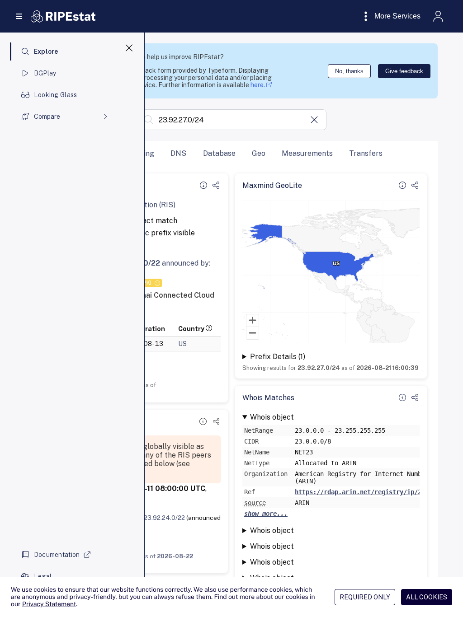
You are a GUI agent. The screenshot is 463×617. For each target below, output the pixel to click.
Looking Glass (55, 94)
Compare (47, 116)
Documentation (57, 554)
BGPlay (45, 73)
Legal (43, 576)
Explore (46, 51)
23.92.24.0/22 (164, 517)
